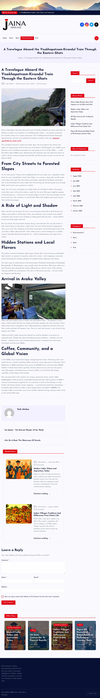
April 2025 (76, 198)
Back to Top (92, 695)
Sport (17, 40)
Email (36, 579)
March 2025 (77, 203)
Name (4, 579)
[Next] (94, 618)
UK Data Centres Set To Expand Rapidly (14, 640)
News (11, 40)
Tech (36, 40)
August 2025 (77, 178)
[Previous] (90, 618)
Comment (5, 562)
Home (5, 40)
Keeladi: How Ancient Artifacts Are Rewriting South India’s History (85, 637)
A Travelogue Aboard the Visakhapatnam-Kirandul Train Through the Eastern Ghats (53, 60)
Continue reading (41, 496)
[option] (15, 637)
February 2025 (78, 208)
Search (75, 75)
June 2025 (76, 188)
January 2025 (77, 213)
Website (4, 589)
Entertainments (27, 40)
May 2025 (76, 193)
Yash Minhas (10, 86)
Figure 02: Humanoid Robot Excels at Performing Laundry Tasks (61, 637)
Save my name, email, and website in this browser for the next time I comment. (32, 599)
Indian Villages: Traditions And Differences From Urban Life (38, 637)
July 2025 (76, 183)
